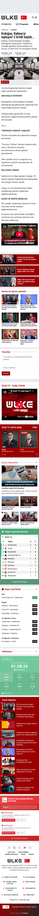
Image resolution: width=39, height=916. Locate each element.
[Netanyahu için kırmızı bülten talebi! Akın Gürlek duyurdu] (28, 299)
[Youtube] (24, 847)
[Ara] (33, 17)
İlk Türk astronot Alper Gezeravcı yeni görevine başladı (9, 307)
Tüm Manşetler (30, 888)
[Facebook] (9, 847)
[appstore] (14, 900)
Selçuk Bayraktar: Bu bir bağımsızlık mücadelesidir (28, 324)
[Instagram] (19, 847)
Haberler (4, 30)
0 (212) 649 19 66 (9, 833)
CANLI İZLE (7, 24)
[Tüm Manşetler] (36, 463)
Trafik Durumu (30, 881)
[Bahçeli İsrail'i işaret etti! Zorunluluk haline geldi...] (10, 318)
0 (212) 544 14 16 (9, 820)
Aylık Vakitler (7, 693)
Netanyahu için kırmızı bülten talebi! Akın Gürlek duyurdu (28, 307)
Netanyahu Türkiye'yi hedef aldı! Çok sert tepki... (27, 342)
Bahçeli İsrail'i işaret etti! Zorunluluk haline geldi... (10, 324)
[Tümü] (36, 651)
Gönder (6, 373)
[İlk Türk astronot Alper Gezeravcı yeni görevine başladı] (10, 299)
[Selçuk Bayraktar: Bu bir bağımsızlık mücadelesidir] (28, 318)
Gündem (14, 30)
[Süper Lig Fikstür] (36, 589)
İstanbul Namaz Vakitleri (11, 882)
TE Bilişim (24, 913)
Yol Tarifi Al (22, 820)
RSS (6, 907)
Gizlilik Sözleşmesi (11, 854)
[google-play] (24, 900)
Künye (23, 854)
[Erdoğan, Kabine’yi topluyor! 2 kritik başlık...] (19, 68)
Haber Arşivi (30, 895)
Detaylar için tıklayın (19, 582)
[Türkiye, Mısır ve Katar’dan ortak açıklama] (10, 334)
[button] (2, 454)
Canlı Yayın (11, 852)
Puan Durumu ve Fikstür (11, 889)
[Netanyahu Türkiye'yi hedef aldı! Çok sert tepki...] (28, 334)
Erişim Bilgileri (23, 852)
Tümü (34, 427)
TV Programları (23, 24)
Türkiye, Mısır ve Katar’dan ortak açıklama (10, 341)
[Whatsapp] (30, 847)
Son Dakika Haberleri (11, 895)
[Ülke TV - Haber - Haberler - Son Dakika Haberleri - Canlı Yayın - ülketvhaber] (15, 17)
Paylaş (6, 82)
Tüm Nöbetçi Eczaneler (20, 838)
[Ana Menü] (36, 17)
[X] (14, 847)
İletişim (31, 854)
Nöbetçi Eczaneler (11, 877)
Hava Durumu (30, 877)
